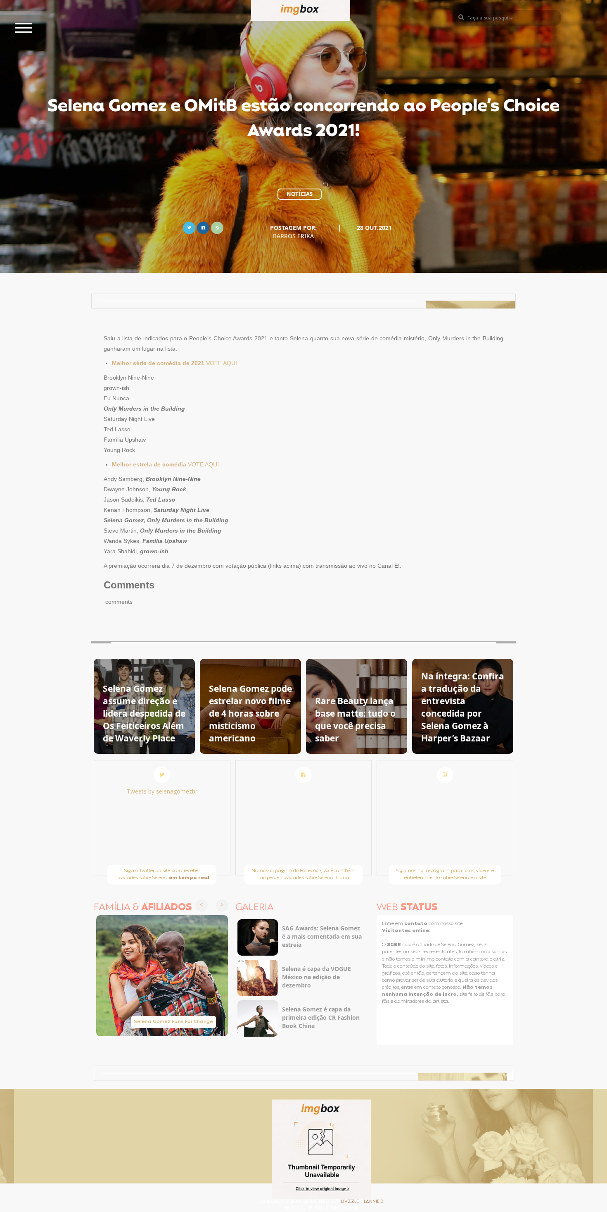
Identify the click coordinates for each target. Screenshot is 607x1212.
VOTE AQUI (221, 363)
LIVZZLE (350, 1201)
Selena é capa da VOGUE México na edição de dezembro (316, 977)
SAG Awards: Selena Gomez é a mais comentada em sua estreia (322, 936)
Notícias (300, 194)
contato (416, 924)
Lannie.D (373, 1201)
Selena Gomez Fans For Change (173, 1022)
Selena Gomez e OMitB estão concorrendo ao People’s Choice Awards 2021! (303, 119)
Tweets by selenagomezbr (162, 791)
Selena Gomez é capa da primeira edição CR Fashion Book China (321, 1017)
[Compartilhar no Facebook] (203, 227)
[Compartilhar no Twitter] (189, 227)
